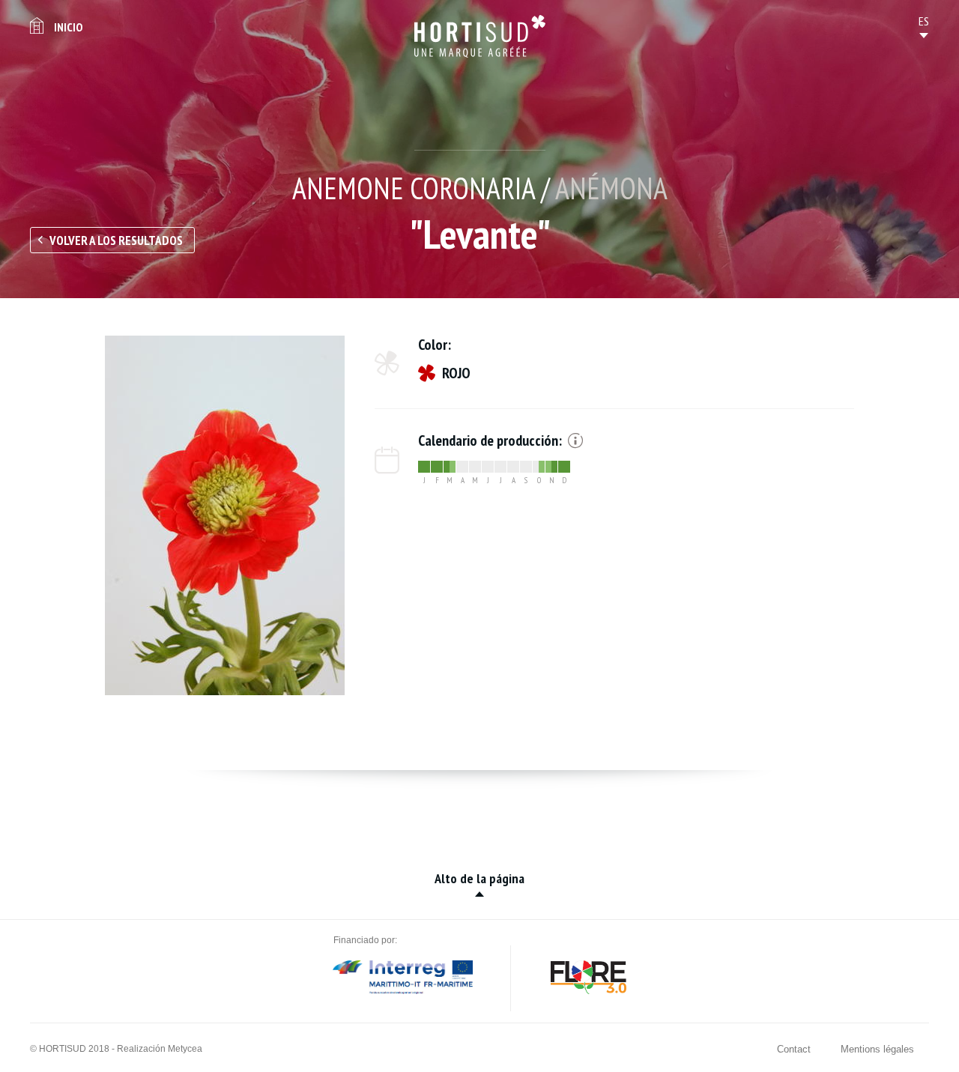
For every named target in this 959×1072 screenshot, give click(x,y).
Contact (794, 1049)
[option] (225, 515)
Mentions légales (877, 1049)
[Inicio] (479, 36)
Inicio (68, 26)
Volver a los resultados (116, 240)
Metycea (185, 1049)
